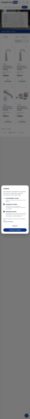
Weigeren (15, 226)
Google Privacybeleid (8, 221)
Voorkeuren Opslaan (15, 230)
